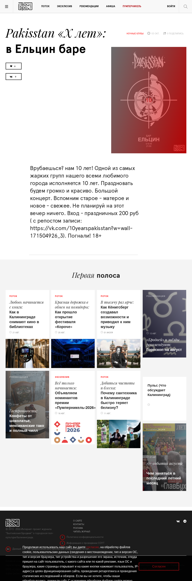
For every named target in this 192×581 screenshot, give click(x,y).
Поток (45, 6)
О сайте (77, 521)
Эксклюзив (64, 6)
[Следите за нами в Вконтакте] (178, 521)
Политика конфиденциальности (85, 537)
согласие (92, 547)
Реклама (78, 528)
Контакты (78, 524)
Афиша (110, 6)
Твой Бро (25, 6)
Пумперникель (132, 6)
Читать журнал (81, 532)
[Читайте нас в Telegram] (184, 521)
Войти (171, 6)
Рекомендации (89, 6)
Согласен (159, 566)
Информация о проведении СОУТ (85, 543)
